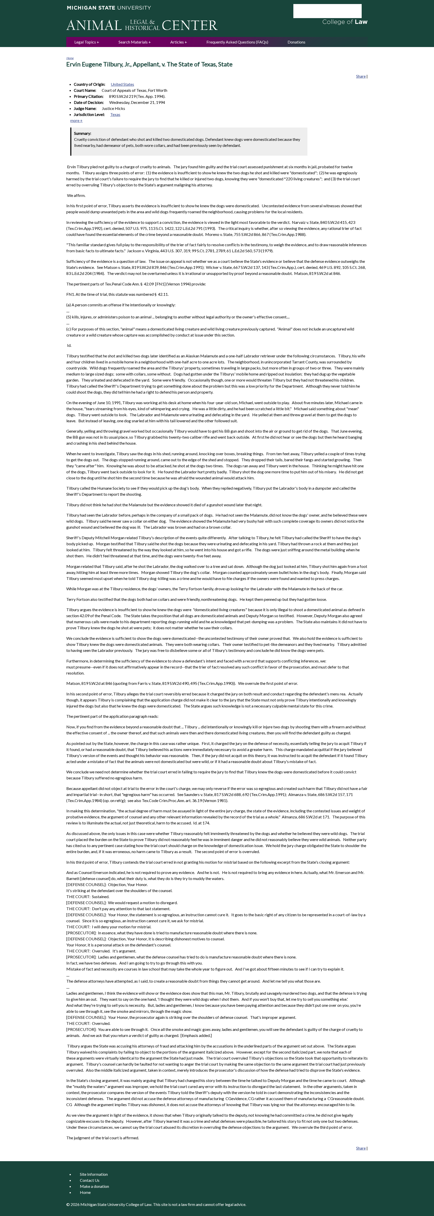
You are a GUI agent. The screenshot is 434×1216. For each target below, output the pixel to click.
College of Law (138, 1204)
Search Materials (133, 41)
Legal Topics (85, 41)
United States (122, 84)
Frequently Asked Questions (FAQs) (237, 41)
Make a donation (94, 1186)
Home (70, 58)
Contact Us (89, 1180)
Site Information (94, 1174)
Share (361, 76)
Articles (177, 41)
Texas (115, 114)
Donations (296, 41)
